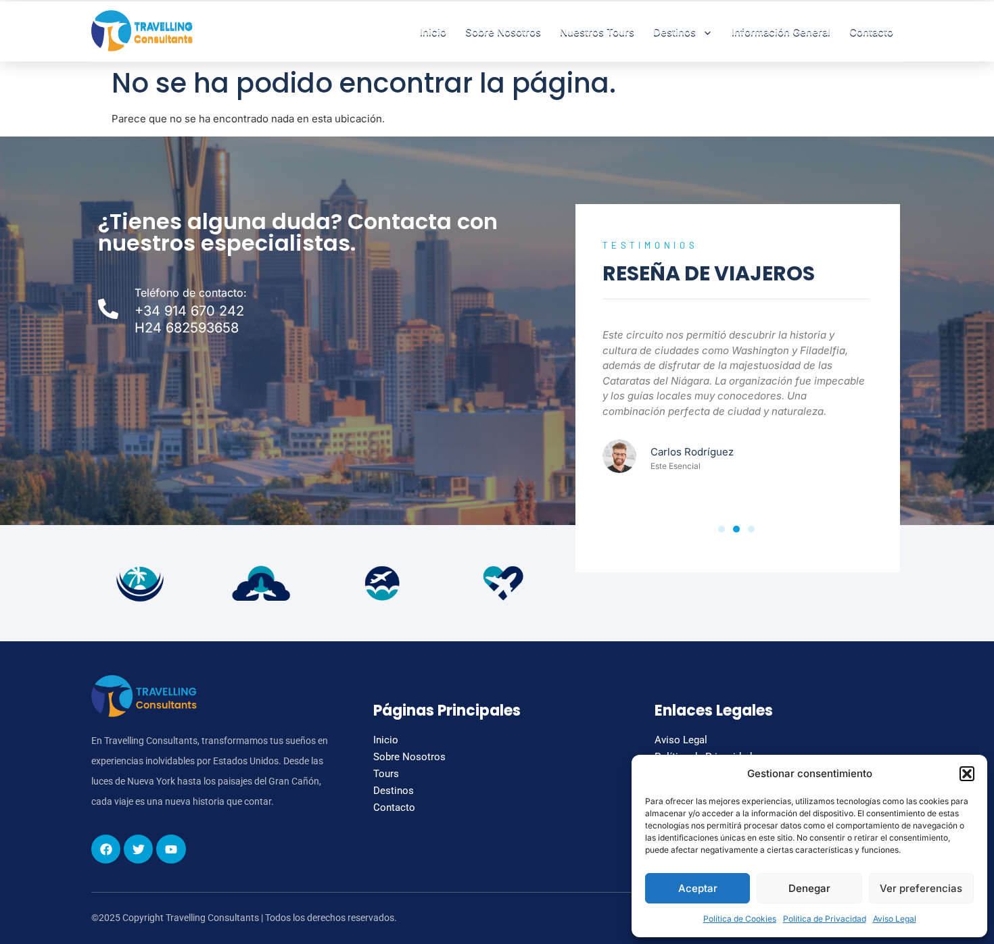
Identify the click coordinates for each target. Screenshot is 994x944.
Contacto (871, 31)
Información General (781, 31)
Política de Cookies (739, 919)
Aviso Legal (894, 919)
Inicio (433, 31)
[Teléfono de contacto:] (108, 309)
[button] (967, 773)
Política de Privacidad (824, 919)
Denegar (809, 888)
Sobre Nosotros (503, 31)
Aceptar (697, 888)
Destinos (674, 31)
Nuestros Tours (597, 31)
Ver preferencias (921, 888)
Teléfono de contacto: (191, 292)
